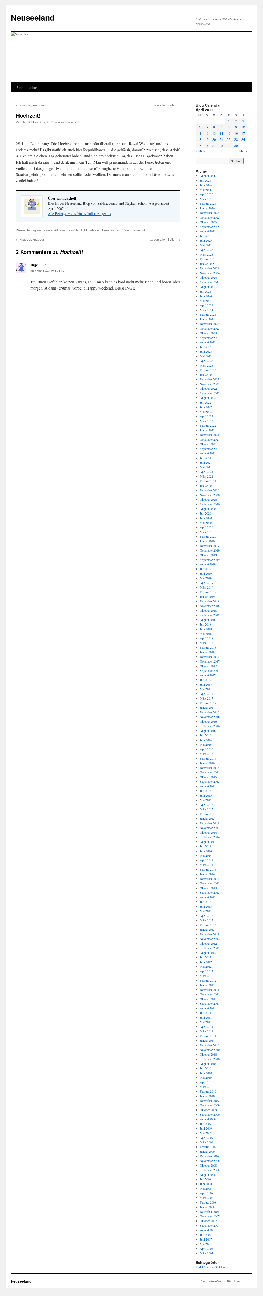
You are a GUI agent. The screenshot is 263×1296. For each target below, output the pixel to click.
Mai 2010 (206, 1077)
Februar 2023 (208, 370)
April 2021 (206, 472)
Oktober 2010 (208, 1054)
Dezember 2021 (209, 435)
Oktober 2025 (208, 222)
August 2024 (208, 287)
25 (199, 145)
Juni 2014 (206, 851)
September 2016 (210, 726)
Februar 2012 (208, 980)
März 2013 (206, 920)
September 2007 (210, 1225)
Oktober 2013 (208, 888)
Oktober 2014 (208, 832)
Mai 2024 (206, 301)
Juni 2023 (206, 351)
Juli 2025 (205, 236)
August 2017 (208, 675)
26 (207, 145)
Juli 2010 (205, 1068)
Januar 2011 (207, 1040)
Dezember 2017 (209, 657)
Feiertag (208, 1267)
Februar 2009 (208, 1147)
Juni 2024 (206, 296)
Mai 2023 (206, 356)
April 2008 (206, 1193)
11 (199, 133)
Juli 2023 (205, 347)
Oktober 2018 (208, 610)
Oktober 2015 (208, 777)
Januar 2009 (207, 1151)
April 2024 (206, 305)
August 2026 (208, 176)
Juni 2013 (206, 906)
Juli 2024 (205, 291)
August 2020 (208, 509)
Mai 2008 (206, 1188)
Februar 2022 (208, 425)
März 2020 (206, 532)
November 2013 (210, 883)
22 (228, 139)
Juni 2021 (206, 462)
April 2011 (206, 1026)
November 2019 (210, 550)
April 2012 (206, 971)
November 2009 (210, 1105)
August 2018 (208, 620)
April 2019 (206, 583)
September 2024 (210, 282)
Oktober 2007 (208, 1221)
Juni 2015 (206, 795)
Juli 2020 (205, 513)
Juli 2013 (205, 902)
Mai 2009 (206, 1133)
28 (221, 145)
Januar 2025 (207, 264)
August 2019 (208, 564)
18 (199, 139)
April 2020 (206, 527)
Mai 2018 (206, 633)
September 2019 (210, 559)
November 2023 (210, 328)
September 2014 (210, 837)
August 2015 (208, 786)
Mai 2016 (206, 744)
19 (207, 139)
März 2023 (206, 365)
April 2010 (206, 1082)
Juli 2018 (205, 624)
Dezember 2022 (209, 379)
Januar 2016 (207, 763)
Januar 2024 (207, 319)
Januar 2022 (207, 430)
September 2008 (210, 1170)
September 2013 (210, 892)
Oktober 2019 (208, 555)
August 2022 (208, 398)
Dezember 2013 (209, 879)
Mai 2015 (206, 800)
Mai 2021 (206, 467)
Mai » (243, 151)
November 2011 (210, 994)
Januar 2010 (207, 1096)
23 (236, 139)
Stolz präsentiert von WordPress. (221, 1281)
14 (221, 133)
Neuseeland (32, 17)
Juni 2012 (206, 962)
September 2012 (210, 948)
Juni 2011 (206, 1017)
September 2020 (210, 504)
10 (243, 127)
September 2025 (210, 227)
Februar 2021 (208, 481)
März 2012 (206, 976)
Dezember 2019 (209, 546)
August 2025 (208, 231)
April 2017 (206, 694)
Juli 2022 (205, 402)
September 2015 (210, 781)
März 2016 (206, 754)
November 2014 (210, 828)
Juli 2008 (205, 1179)
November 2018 (210, 606)
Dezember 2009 (209, 1100)
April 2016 (206, 749)
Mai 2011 (206, 1022)
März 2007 (206, 1253)
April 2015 (206, 805)
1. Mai (199, 1267)
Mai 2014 (206, 855)
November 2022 (210, 384)
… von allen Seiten (165, 105)
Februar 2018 (208, 647)
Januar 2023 (207, 374)
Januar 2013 (207, 929)
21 (221, 139)
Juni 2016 (206, 740)
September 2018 (210, 615)
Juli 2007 (205, 1235)
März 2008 (206, 1198)
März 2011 (206, 1031)
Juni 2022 (206, 407)
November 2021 (210, 439)
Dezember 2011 (209, 989)
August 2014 (208, 842)
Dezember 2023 (209, 324)
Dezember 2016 (209, 712)
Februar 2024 (208, 314)
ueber (33, 87)
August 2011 (208, 1008)
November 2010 (210, 1050)
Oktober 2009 (208, 1110)
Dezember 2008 (209, 1156)
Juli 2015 (205, 791)
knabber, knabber (30, 105)
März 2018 (206, 643)
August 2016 (208, 731)
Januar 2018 (207, 652)
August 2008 (208, 1174)
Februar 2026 (208, 203)
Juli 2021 (205, 458)
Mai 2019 (206, 578)
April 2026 (206, 194)
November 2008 (210, 1161)
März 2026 (206, 199)
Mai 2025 (206, 245)
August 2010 (208, 1063)
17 (243, 133)
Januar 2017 (207, 707)
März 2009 (206, 1142)
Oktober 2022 (208, 388)
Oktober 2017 (208, 666)
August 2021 (208, 453)
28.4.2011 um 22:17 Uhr (47, 271)
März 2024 (206, 310)
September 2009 (210, 1114)
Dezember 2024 (209, 268)
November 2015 (210, 772)
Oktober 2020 (208, 499)
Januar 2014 (207, 874)
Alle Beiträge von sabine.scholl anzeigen (79, 213)
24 (243, 139)
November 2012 (210, 939)
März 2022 (206, 421)
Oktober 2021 (208, 444)
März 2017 (206, 698)
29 (228, 145)
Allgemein (61, 230)
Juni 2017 (206, 684)
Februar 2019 (208, 592)
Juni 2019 (206, 573)
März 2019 (206, 587)
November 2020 (210, 495)
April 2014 (206, 860)
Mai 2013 (206, 911)
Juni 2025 (206, 240)
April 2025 (206, 250)
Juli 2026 (205, 180)
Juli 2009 (205, 1124)
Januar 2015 (207, 818)
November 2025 (210, 217)
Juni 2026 (206, 185)
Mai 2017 (206, 689)
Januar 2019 (207, 596)
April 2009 (206, 1137)
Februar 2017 (208, 703)
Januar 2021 (207, 485)
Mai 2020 (206, 522)
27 (214, 145)
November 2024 (210, 273)
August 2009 (208, 1119)
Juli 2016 (205, 735)
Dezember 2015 (209, 768)
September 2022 (210, 393)
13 (214, 133)
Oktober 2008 (208, 1165)
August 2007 (208, 1230)
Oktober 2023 (208, 333)
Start (20, 87)
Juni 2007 (206, 1239)
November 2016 (210, 717)
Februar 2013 (208, 925)
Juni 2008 (206, 1184)
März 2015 (206, 809)
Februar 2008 (208, 1202)
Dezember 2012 (209, 934)
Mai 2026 (206, 190)
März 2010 (206, 1087)
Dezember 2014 (209, 823)
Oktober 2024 (208, 277)
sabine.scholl (70, 122)
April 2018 (206, 638)
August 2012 (208, 952)
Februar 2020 (208, 536)
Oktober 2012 (208, 943)
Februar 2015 (208, 814)
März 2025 (206, 254)
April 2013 (206, 915)
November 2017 (210, 661)
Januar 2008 (207, 1207)
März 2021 (206, 476)
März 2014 (206, 865)
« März (200, 151)
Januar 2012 (207, 985)
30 (236, 145)
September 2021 (210, 448)
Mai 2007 (206, 1244)
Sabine (222, 1267)
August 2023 (208, 342)
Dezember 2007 (209, 1211)
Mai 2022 (206, 411)
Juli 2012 (205, 957)
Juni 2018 (206, 629)
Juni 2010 (206, 1073)
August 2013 (208, 897)
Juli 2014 (205, 846)
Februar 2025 (208, 259)
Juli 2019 (205, 569)
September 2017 (210, 670)
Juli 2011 (205, 1013)
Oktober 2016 (208, 721)
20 (214, 139)
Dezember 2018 (209, 601)
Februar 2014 (208, 869)
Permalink (139, 230)
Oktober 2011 (208, 999)
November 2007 (210, 1216)
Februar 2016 (208, 758)
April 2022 (206, 416)
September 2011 (210, 1003)
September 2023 (210, 337)
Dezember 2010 (209, 1045)
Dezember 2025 (209, 213)
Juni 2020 (206, 518)
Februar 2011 (208, 1036)
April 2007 (206, 1248)
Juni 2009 (206, 1128)
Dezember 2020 (209, 490)
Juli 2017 (205, 680)
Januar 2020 (207, 541)
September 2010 (210, 1059)
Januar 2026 (207, 208)
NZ (216, 1267)
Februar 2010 (208, 1091)
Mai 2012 (206, 966)
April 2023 (206, 361)
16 (236, 133)
